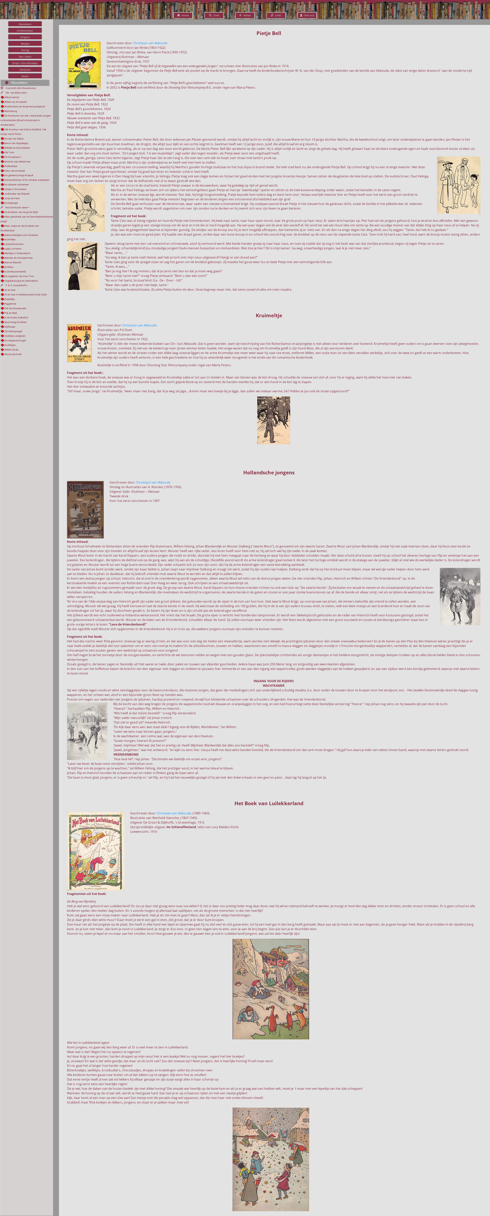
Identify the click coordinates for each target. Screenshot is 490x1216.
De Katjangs (11, 202)
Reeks (25, 76)
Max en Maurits (12, 262)
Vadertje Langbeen (14, 335)
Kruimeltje (10, 239)
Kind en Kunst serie (16, 207)
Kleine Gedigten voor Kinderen (21, 235)
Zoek (215, 15)
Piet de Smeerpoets (15, 308)
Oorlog (25, 50)
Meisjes (25, 43)
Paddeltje (9, 299)
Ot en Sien (10, 290)
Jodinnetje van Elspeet (17, 193)
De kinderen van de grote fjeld (21, 212)
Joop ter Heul (12, 198)
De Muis (8, 267)
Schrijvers (25, 69)
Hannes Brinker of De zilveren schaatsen (26, 180)
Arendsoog (10, 111)
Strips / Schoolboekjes (25, 63)
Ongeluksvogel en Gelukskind (21, 280)
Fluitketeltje (10, 166)
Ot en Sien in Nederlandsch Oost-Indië (25, 294)
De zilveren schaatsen (16, 184)
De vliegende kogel (15, 340)
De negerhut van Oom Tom (19, 276)
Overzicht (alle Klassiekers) (21, 88)
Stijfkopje (9, 326)
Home (184, 15)
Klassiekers (25, 24)
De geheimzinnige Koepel (18, 175)
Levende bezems (14, 244)
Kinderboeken (25, 30)
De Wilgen (10, 345)
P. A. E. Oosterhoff (16, 285)
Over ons (308, 15)
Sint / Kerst (25, 56)
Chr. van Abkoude (15, 92)
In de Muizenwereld (15, 271)
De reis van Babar (14, 138)
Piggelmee (10, 303)
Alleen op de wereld (15, 101)
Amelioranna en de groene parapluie (24, 106)
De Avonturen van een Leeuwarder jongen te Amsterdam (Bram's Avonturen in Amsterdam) (26, 120)
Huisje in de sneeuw (15, 189)
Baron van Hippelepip (16, 143)
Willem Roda (11, 349)
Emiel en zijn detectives (17, 161)
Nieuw (246, 15)
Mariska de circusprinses (18, 257)
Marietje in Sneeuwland (17, 253)
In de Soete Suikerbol (16, 317)
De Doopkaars (12, 157)
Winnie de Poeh (13, 354)
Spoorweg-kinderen (15, 322)
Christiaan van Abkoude (150, 43)
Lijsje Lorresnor (13, 248)
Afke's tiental (11, 97)
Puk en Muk (10, 313)
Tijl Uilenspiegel (13, 331)
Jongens (25, 37)
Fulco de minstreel (14, 170)
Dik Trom (9, 152)
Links (277, 15)
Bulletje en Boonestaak (17, 147)
